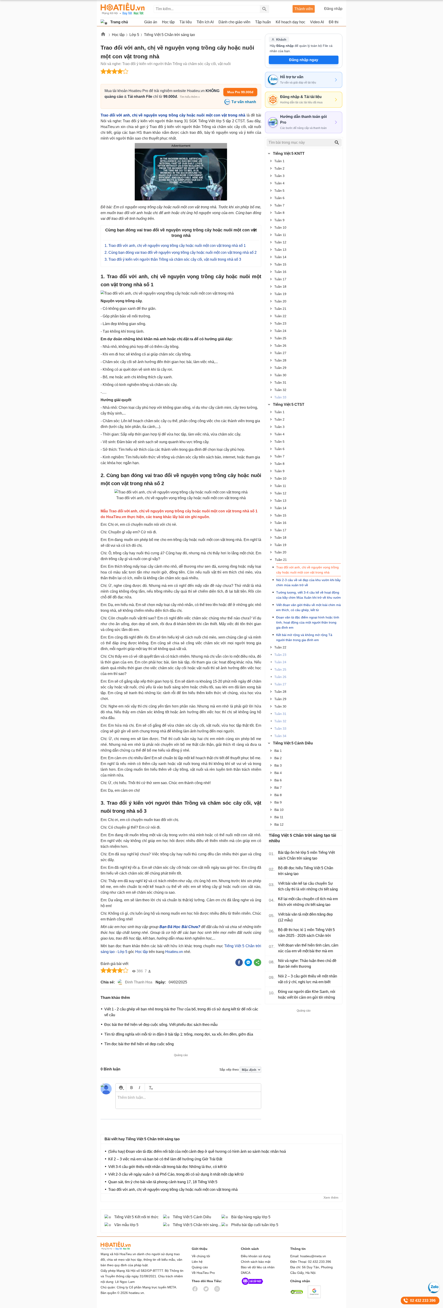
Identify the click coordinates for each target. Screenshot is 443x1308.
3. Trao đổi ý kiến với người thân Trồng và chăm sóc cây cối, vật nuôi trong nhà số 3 (173, 259)
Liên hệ (197, 1261)
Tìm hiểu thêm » (190, 97)
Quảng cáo (200, 1267)
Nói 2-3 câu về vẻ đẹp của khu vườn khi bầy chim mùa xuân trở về (308, 582)
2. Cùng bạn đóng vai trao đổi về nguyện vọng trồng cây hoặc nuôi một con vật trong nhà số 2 (181, 252)
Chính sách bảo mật (255, 1261)
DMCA (245, 1273)
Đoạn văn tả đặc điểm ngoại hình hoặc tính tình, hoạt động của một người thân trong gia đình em (307, 622)
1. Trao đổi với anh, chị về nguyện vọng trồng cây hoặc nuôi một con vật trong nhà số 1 (175, 246)
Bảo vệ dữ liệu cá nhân (258, 1267)
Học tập (118, 35)
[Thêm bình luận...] (188, 1100)
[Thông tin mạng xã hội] (252, 1286)
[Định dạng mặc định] (150, 1088)
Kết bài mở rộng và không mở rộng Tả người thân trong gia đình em (304, 637)
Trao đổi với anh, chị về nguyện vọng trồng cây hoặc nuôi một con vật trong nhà (307, 569)
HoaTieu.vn (121, 1246)
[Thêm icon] (121, 1088)
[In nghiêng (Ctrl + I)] (139, 1088)
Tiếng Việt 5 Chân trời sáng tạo (169, 35)
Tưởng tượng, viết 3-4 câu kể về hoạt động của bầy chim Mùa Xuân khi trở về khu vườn (308, 595)
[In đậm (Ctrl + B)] (131, 1088)
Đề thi (333, 22)
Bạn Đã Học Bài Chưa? (179, 927)
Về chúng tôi (201, 1256)
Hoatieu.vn (103, 35)
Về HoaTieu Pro (203, 1273)
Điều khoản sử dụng (255, 1256)
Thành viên (303, 9)
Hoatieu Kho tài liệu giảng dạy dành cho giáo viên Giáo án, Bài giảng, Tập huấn (123, 8)
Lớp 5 (134, 35)
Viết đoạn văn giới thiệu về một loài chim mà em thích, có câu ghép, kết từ (308, 607)
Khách (281, 39)
